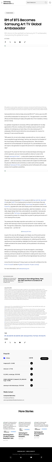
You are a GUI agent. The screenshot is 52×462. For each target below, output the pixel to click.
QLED (13, 202)
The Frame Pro (42, 335)
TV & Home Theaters (9, 12)
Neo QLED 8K (36, 200)
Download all (44, 358)
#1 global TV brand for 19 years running (28, 264)
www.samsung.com (24, 268)
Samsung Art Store (14, 156)
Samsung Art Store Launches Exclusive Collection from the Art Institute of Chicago (24, 434)
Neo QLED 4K (10, 335)
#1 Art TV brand (8, 264)
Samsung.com (21, 451)
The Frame (17, 213)
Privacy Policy (15, 454)
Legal (19, 454)
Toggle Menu (2, 2)
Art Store (22, 200)
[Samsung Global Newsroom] (50, 3)
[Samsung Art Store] (26, 231)
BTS (5, 335)
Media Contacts (30, 451)
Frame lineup (28, 204)
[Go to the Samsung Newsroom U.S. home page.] (9, 2)
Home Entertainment (6, 432)
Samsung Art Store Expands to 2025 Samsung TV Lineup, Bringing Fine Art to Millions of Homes (39, 434)
